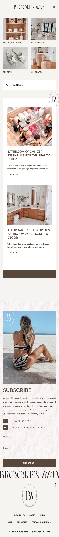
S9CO (41, 532)
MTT (48, 532)
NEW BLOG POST (21, 421)
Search (48, 85)
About (32, 515)
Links (42, 515)
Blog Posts (19, 515)
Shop (10, 522)
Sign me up (28, 463)
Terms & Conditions (41, 522)
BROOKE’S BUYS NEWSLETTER (28, 427)
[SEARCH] (53, 9)
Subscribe (22, 522)
